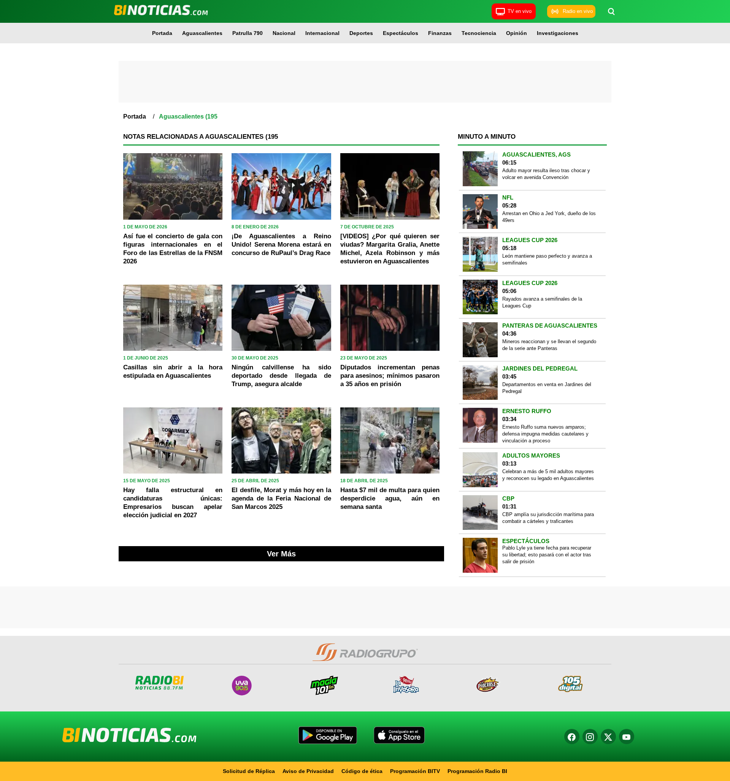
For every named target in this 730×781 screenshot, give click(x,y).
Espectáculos (400, 33)
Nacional (284, 33)
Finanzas (440, 33)
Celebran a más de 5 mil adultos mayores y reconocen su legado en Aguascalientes (548, 475)
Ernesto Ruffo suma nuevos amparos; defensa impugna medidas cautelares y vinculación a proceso (545, 434)
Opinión (516, 33)
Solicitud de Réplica (249, 771)
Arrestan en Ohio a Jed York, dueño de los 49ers (549, 217)
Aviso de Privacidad (308, 771)
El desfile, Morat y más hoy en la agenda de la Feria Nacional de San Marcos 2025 (281, 498)
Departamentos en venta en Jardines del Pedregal (546, 388)
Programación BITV (415, 771)
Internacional (322, 33)
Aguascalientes (202, 33)
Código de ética (361, 771)
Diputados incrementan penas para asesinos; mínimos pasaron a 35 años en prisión (390, 376)
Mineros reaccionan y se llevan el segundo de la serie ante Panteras (549, 345)
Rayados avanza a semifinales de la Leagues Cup (542, 302)
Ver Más (281, 554)
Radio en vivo (578, 11)
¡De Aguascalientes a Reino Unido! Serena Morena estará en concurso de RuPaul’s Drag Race (281, 245)
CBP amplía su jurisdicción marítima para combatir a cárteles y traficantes (548, 518)
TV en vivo (520, 11)
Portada (162, 33)
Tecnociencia (479, 33)
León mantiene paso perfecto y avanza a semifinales (547, 259)
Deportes (361, 33)
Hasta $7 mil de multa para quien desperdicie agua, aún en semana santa (390, 498)
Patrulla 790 (247, 33)
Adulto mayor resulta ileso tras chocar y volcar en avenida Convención (546, 174)
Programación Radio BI (477, 771)
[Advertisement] (365, 82)
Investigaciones (557, 33)
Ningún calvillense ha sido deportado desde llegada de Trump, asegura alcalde (281, 376)
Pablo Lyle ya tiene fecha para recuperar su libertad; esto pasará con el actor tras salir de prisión (546, 554)
